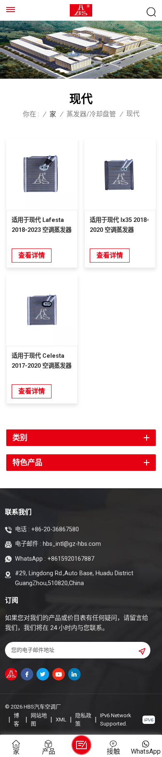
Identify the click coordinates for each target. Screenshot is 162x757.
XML (61, 719)
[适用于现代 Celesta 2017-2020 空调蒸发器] (42, 310)
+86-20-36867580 (55, 529)
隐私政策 (83, 719)
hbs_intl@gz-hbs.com (72, 543)
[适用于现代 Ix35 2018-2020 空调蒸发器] (120, 174)
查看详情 (31, 255)
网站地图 (39, 719)
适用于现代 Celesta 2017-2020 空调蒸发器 (41, 360)
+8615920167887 (70, 558)
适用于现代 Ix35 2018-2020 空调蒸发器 (119, 225)
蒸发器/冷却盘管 (91, 114)
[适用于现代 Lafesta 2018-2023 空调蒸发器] (42, 174)
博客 (16, 719)
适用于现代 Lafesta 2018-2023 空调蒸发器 (41, 225)
